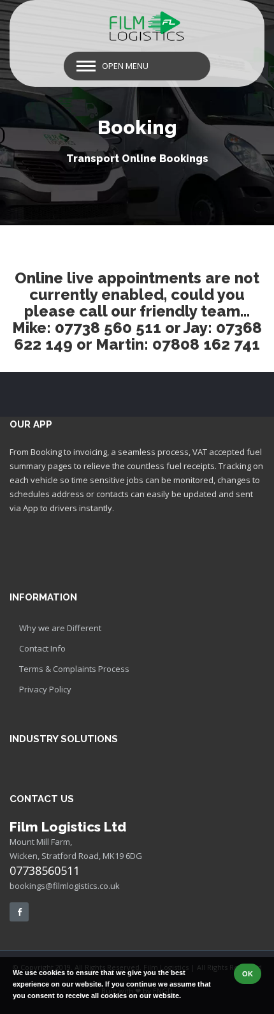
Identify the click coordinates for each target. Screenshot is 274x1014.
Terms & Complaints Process (74, 669)
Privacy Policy (45, 689)
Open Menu (125, 65)
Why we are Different (60, 628)
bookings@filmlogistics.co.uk (65, 885)
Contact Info (42, 648)
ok (247, 974)
